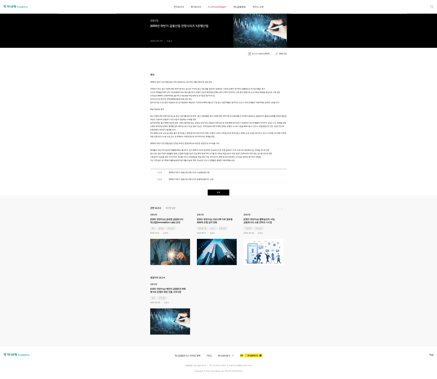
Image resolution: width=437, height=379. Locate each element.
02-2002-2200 (219, 365)
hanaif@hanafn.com (242, 365)
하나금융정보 (239, 6)
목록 (218, 192)
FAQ (209, 355)
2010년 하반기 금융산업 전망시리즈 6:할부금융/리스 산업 (191, 179)
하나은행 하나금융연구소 (15, 6)
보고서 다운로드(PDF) (261, 54)
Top (431, 354)
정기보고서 (196, 6)
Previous (278, 208)
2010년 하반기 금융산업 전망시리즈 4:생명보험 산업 (189, 172)
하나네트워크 (224, 355)
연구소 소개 (258, 6)
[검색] (432, 7)
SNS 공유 (283, 54)
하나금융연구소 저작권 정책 (187, 355)
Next (281, 208)
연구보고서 (179, 6)
